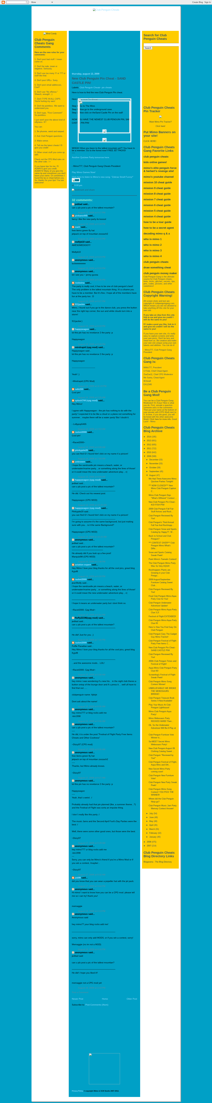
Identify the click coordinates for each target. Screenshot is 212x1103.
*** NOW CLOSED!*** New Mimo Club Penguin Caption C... (162, 488)
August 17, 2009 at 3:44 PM (91, 886)
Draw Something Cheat (157, 267)
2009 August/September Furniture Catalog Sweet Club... (161, 582)
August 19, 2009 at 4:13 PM (91, 911)
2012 (149, 444)
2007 (149, 846)
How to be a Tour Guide (157, 222)
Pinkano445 (81, 215)
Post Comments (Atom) (96, 1005)
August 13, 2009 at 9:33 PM (91, 326)
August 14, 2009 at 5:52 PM (91, 615)
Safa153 (79, 389)
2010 (149, 452)
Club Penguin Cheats (90, 87)
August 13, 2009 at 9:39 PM (91, 344)
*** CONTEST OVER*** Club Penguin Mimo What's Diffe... (162, 546)
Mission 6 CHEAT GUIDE (157, 205)
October (153, 467)
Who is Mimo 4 (153, 256)
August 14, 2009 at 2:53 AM (91, 429)
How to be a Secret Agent (159, 227)
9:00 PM (78, 185)
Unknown (80, 461)
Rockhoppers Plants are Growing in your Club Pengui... (159, 573)
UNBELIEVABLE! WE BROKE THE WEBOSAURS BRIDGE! (162, 691)
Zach (77, 227)
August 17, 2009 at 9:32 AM (91, 875)
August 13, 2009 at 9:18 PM (91, 224)
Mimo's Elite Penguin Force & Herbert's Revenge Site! (160, 170)
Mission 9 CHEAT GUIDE (157, 188)
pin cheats (107, 87)
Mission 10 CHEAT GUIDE (158, 182)
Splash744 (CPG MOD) (86, 400)
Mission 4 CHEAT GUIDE (157, 216)
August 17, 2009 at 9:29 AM (91, 843)
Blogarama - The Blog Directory (158, 862)
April (151, 825)
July (151, 813)
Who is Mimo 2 (153, 244)
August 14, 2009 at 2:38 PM (91, 561)
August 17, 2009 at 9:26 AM (91, 749)
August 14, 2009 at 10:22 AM (92, 537)
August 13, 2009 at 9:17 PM (91, 212)
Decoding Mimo (153, 233)
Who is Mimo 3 (153, 250)
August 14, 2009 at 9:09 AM (91, 477)
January (153, 837)
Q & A (166, 233)
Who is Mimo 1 (153, 239)
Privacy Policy (77, 1091)
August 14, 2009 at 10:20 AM (92, 505)
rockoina (79, 282)
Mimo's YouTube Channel (159, 176)
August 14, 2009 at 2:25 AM (91, 397)
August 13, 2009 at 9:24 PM (91, 268)
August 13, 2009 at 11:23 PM (92, 386)
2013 (149, 440)
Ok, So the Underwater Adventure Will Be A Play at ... (162, 728)
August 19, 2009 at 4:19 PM (91, 988)
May (151, 821)
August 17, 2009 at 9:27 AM (91, 778)
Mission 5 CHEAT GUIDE (157, 210)
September (154, 471)
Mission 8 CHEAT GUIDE (157, 193)
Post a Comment (80, 992)
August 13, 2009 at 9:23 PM (91, 257)
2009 (149, 456)
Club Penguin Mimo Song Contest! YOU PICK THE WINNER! (161, 792)
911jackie (80, 304)
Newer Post (77, 999)
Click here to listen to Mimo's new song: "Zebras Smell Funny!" (102, 177)
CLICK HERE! (150, 141)
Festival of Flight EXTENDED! (162, 616)
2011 (149, 448)
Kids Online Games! (155, 162)
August (152, 475)
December (154, 459)
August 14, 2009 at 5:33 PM (91, 576)
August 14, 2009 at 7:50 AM (91, 459)
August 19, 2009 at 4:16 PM (91, 949)
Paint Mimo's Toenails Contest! (163, 559)
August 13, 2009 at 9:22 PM (91, 239)
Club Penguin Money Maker (160, 273)
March (152, 829)
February (153, 833)
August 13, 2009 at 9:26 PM (91, 280)
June (151, 817)
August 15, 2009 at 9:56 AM (91, 721)
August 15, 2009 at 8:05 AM (91, 706)
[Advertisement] (106, 21)
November (154, 463)
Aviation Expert (83, 564)
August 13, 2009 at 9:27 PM (91, 301)
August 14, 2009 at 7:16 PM (91, 640)
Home (105, 999)
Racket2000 (81, 432)
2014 (149, 437)
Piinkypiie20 (81, 450)
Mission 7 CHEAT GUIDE (157, 199)
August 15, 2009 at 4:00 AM (91, 675)
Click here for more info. (160, 419)
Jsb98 (78, 877)
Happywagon (82, 329)
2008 (149, 842)
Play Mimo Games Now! (83, 172)
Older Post (132, 999)
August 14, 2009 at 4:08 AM (91, 447)
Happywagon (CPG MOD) (88, 479)
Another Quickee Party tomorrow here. (91, 157)
